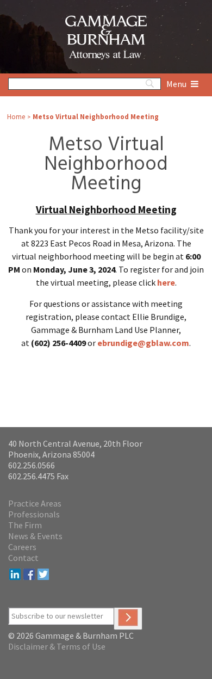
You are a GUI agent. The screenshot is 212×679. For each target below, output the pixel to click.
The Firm (25, 525)
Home (16, 116)
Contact (23, 557)
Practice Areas (34, 503)
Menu (177, 83)
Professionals (34, 514)
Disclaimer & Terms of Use (56, 646)
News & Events (35, 535)
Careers (22, 546)
